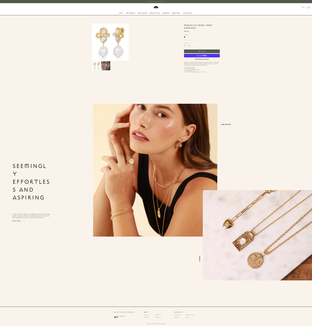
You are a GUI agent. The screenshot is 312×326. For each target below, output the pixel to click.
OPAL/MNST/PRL (184, 37)
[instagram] (118, 317)
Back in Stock (155, 13)
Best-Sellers (142, 13)
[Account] (303, 7)
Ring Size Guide (190, 315)
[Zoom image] (110, 42)
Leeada (152, 323)
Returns (188, 317)
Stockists (146, 317)
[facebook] (116, 317)
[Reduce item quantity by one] (185, 46)
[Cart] (309, 7)
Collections (187, 13)
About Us (158, 315)
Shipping (176, 317)
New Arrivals (130, 13)
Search (306, 7)
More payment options (202, 59)
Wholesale (158, 317)
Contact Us (147, 315)
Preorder (165, 13)
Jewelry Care (177, 315)
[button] (95, 42)
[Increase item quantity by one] (189, 46)
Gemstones (176, 13)
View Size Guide (189, 40)
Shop (121, 13)
